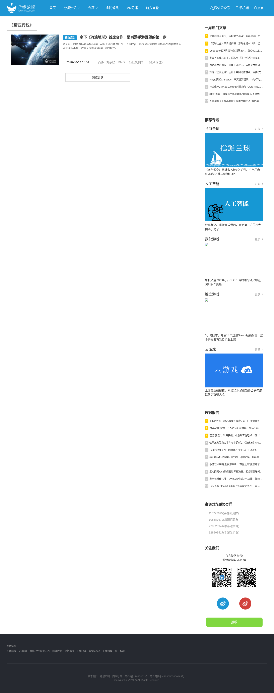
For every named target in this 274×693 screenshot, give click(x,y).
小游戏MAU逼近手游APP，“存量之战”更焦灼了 (234, 464)
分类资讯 (70, 8)
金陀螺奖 (112, 8)
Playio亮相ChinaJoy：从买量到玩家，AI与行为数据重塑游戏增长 (236, 79)
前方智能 (152, 8)
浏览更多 (97, 77)
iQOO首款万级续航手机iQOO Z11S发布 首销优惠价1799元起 (236, 94)
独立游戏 (104, 19)
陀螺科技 (11, 651)
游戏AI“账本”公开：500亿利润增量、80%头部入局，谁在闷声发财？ (236, 428)
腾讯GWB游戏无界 (40, 651)
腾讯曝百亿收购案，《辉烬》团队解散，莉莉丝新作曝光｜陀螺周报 (236, 457)
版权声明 (105, 676)
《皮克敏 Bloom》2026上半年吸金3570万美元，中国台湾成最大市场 (236, 486)
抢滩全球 (54, 19)
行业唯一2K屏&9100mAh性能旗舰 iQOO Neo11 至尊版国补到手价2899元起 (236, 86)
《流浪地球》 (136, 62)
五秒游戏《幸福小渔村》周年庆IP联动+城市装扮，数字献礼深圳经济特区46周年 (236, 101)
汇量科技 (107, 651)
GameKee (94, 651)
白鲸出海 (81, 651)
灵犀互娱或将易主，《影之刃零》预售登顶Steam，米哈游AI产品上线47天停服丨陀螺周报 (236, 58)
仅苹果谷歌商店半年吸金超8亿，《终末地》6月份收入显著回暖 (236, 442)
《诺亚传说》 (155, 62)
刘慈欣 (111, 62)
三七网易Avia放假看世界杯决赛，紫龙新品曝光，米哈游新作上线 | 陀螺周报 (236, 471)
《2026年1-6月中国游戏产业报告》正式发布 (233, 450)
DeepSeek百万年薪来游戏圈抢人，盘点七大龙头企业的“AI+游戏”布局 (236, 50)
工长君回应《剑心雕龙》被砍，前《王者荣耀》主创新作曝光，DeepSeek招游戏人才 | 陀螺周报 (236, 421)
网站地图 (117, 676)
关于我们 (92, 676)
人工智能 (71, 19)
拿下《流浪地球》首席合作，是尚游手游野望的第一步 (115, 37)
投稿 (234, 622)
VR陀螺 (132, 8)
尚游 (101, 62)
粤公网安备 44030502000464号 (167, 676)
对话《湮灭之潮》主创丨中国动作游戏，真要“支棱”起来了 (236, 72)
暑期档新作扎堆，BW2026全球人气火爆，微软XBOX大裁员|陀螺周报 (236, 479)
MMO (121, 62)
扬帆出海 (69, 651)
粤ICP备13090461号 (136, 676)
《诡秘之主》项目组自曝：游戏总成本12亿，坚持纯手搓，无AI (236, 43)
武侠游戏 (88, 19)
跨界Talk (54, 30)
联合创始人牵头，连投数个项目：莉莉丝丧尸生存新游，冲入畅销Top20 (236, 36)
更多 (257, 128)
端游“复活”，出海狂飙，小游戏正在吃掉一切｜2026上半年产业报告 (236, 435)
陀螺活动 (57, 651)
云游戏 (121, 19)
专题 (91, 8)
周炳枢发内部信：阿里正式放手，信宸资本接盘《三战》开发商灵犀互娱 (236, 65)
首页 (52, 8)
